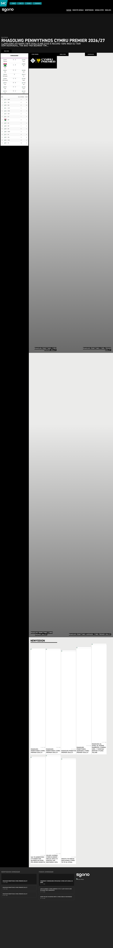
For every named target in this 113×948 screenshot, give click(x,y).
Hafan (68, 10)
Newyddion (89, 10)
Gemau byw (99, 10)
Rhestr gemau (78, 10)
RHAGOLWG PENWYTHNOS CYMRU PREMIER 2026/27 (53, 40)
